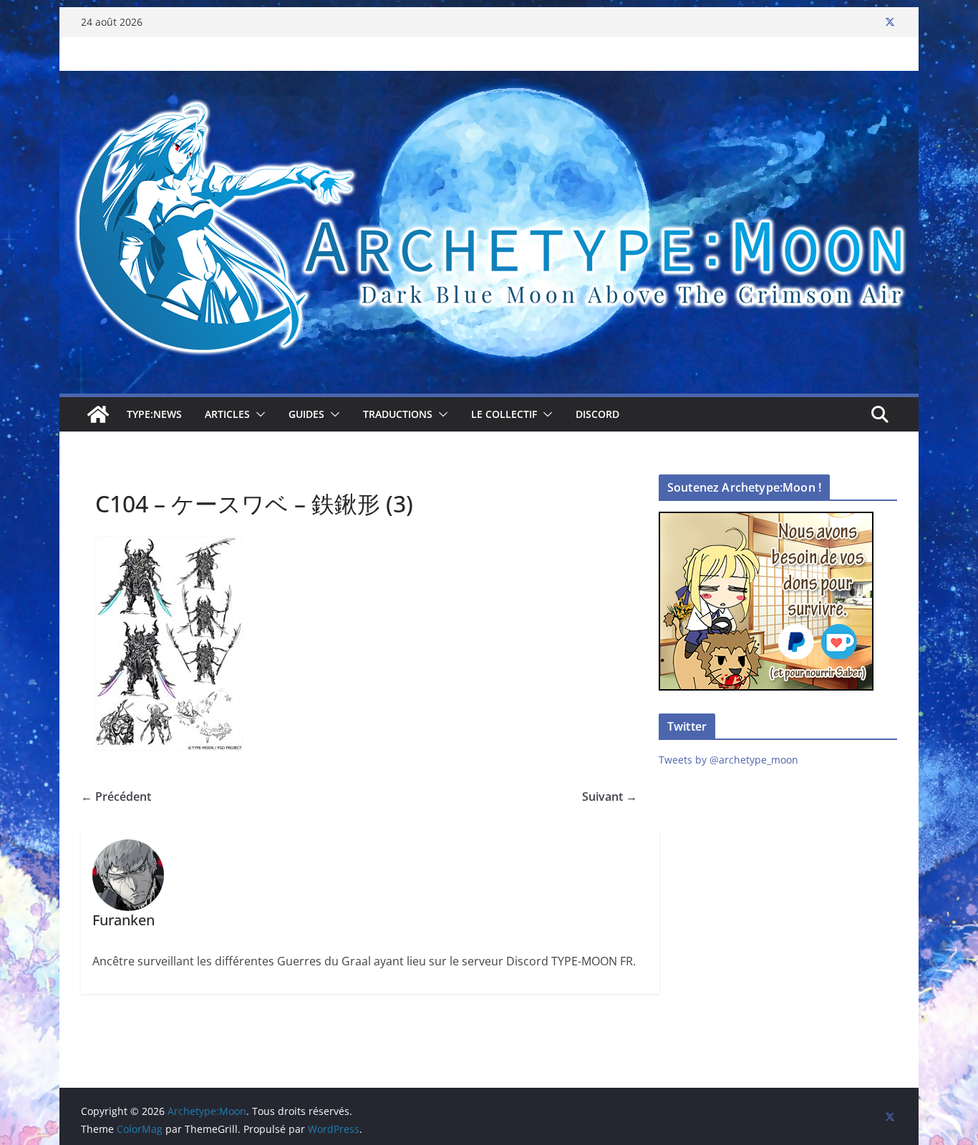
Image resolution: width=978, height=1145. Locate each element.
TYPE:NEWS (154, 414)
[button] (258, 414)
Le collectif (504, 414)
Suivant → (609, 796)
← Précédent (116, 796)
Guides (306, 414)
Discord (597, 414)
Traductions (397, 414)
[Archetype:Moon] (489, 81)
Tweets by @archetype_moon (728, 759)
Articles (227, 414)
